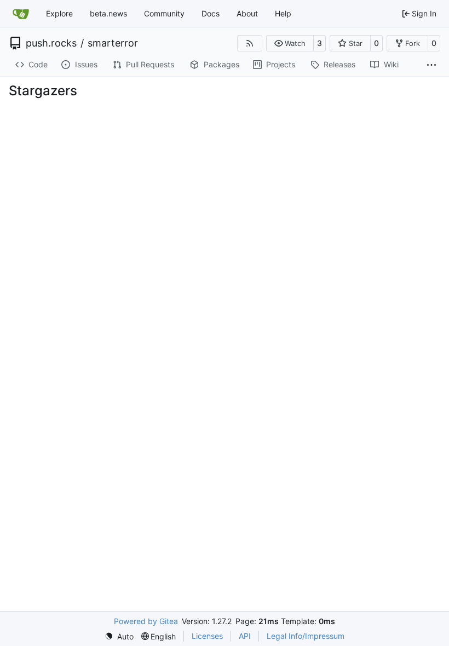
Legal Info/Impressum (305, 636)
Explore (59, 13)
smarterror (113, 43)
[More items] (431, 65)
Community (164, 13)
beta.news (108, 13)
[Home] (20, 14)
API (245, 636)
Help (283, 13)
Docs (211, 13)
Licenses (207, 636)
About (247, 13)
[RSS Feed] (249, 43)
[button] (290, 43)
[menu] (119, 636)
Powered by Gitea (146, 621)
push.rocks (51, 43)
